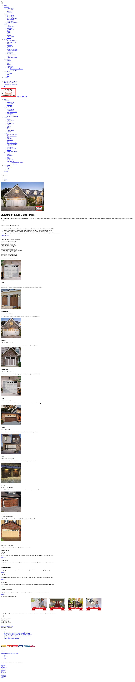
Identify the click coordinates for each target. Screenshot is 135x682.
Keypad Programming (12, 22)
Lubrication (10, 52)
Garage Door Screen (12, 57)
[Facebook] (4, 86)
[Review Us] (6, 86)
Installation (9, 45)
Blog (5, 658)
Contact (6, 77)
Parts (8, 47)
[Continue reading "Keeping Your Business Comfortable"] (12, 637)
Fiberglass (9, 73)
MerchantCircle (4, 676)
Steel (8, 63)
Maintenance (10, 53)
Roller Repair (10, 19)
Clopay (8, 25)
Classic (8, 31)
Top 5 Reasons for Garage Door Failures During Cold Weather (17, 633)
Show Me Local (4, 667)
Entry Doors (7, 71)
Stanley (9, 38)
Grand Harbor (10, 29)
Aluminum (9, 62)
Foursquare (3, 665)
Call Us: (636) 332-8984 (10, 81)
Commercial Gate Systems (16, 69)
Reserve (9, 35)
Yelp (2, 666)
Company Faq (10, 8)
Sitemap (2, 677)
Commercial (10, 46)
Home (5, 5)
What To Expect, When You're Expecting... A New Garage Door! (17, 635)
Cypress (9, 32)
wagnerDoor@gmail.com (10, 84)
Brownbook (3, 672)
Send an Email (4, 653)
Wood (8, 74)
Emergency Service (11, 42)
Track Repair (10, 21)
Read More (3, 557)
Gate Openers (13, 70)
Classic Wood (10, 36)
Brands (5, 24)
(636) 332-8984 (10, 653)
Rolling (9, 64)
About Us (6, 7)
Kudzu (2, 671)
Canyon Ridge (10, 26)
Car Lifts (9, 56)
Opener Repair (10, 17)
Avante (8, 33)
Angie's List (3, 668)
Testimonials (10, 9)
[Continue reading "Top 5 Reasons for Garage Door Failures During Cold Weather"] (17, 632)
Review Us (9, 11)
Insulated (9, 60)
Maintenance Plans (11, 54)
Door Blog (9, 12)
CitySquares (3, 675)
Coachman (9, 28)
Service (5, 39)
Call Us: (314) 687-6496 (10, 82)
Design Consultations (12, 49)
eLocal (2, 673)
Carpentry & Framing (12, 50)
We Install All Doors (12, 40)
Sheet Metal (10, 66)
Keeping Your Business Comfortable (11, 638)
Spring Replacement (12, 18)
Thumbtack (3, 670)
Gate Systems (10, 67)
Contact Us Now (5, 235)
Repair (5, 14)
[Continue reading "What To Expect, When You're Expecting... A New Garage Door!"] (18, 634)
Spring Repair (10, 15)
